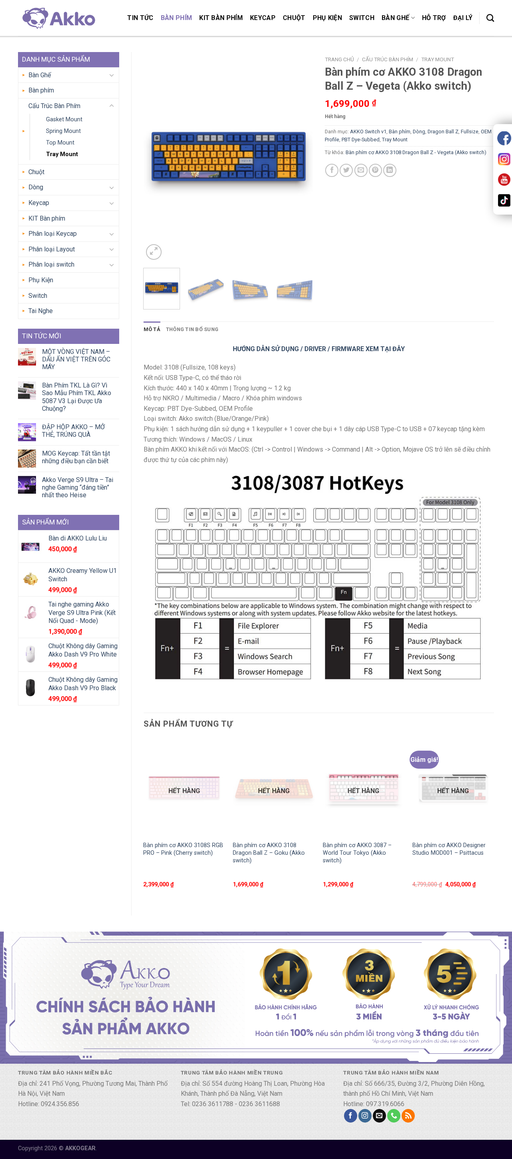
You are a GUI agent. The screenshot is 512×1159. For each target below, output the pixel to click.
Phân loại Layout (51, 249)
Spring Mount (63, 131)
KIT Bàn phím (221, 18)
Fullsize (469, 132)
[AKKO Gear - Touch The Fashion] (58, 18)
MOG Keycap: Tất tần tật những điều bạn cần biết (76, 457)
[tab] (152, 329)
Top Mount (60, 142)
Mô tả (152, 329)
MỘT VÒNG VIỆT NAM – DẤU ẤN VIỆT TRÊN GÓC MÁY (76, 359)
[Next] (299, 157)
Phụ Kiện (327, 18)
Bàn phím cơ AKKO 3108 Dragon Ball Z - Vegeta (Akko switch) (416, 152)
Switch (361, 18)
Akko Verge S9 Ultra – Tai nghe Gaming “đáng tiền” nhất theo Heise (77, 487)
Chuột (294, 18)
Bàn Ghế (395, 18)
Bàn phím (176, 18)
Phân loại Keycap (52, 233)
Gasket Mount (64, 119)
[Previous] (157, 157)
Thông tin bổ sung (192, 329)
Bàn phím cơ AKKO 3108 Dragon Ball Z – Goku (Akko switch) (269, 853)
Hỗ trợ (434, 18)
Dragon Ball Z (443, 132)
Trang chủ (339, 59)
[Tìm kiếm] (490, 17)
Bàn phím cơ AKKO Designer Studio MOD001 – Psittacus (449, 849)
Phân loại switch (51, 264)
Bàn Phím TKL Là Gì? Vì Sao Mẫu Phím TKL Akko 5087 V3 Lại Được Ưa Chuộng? (76, 397)
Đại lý (463, 18)
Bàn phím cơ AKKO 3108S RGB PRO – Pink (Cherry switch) (183, 849)
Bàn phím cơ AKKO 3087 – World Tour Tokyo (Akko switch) (357, 853)
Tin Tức (140, 18)
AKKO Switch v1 (368, 132)
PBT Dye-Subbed (361, 140)
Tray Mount (62, 154)
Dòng (35, 187)
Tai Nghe (40, 311)
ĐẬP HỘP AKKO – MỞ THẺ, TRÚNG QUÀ (73, 430)
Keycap (263, 18)
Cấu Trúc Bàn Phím (54, 106)
